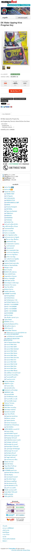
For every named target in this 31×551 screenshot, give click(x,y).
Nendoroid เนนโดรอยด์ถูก (11, 390)
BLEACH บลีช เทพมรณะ (10, 272)
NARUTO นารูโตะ (9, 383)
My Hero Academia (9, 381)
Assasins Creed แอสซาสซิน (11, 263)
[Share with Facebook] (1, 106)
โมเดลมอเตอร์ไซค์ (9, 228)
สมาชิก (4, 536)
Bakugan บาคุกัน (8, 267)
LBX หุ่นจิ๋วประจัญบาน (10, 326)
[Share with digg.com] (6, 106)
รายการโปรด (6, 534)
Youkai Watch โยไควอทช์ (10, 492)
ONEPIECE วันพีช (8, 392)
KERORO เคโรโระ (9, 321)
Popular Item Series (9, 191)
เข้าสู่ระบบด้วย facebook (9, 539)
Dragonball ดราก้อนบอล (10, 276)
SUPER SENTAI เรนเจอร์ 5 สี (11, 429)
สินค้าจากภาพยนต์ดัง (9, 233)
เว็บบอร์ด (5, 526)
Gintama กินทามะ (8, 289)
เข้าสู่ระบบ (17, 5)
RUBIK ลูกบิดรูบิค (8, 494)
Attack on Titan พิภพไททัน (11, 265)
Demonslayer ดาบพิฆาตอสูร (11, 283)
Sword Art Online (8, 464)
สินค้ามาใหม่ (8, 187)
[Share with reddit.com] (9, 106)
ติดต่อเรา (5, 541)
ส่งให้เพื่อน (5, 101)
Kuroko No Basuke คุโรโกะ (11, 324)
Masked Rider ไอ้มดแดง (10, 330)
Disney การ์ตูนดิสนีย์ (9, 278)
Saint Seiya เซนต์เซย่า (10, 409)
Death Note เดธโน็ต (9, 280)
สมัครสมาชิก (11, 5)
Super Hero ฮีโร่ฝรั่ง (9, 414)
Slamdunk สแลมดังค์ (9, 412)
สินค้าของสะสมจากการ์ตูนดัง (11, 237)
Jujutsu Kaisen (8, 319)
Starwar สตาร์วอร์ (8, 461)
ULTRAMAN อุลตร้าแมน (10, 470)
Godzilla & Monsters (9, 291)
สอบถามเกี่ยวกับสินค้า (20, 98)
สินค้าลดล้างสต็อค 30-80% (11, 224)
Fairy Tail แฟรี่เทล (8, 287)
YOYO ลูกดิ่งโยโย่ (8, 496)
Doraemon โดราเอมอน (10, 285)
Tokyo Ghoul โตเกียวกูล (10, 466)
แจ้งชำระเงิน (6, 530)
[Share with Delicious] (4, 106)
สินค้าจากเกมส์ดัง (8, 230)
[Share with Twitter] (3, 106)
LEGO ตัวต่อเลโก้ (8, 328)
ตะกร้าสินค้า (27, 5)
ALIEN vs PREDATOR (9, 261)
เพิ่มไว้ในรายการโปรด (7, 98)
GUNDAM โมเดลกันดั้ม (10, 293)
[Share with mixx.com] (11, 106)
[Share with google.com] (8, 106)
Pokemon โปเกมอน (9, 403)
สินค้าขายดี (8, 189)
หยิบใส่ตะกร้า (16, 91)
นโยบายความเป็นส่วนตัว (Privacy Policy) (20, 550)
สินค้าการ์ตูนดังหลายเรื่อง (10, 235)
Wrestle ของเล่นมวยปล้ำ (10, 490)
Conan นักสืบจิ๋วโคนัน (9, 274)
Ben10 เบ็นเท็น (8, 270)
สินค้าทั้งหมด (6, 532)
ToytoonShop (12, 548)
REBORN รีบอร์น (8, 405)
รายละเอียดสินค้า (6, 114)
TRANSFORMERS (9, 468)
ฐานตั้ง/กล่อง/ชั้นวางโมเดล (11, 226)
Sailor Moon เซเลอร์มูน (10, 407)
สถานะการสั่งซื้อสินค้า (8, 528)
